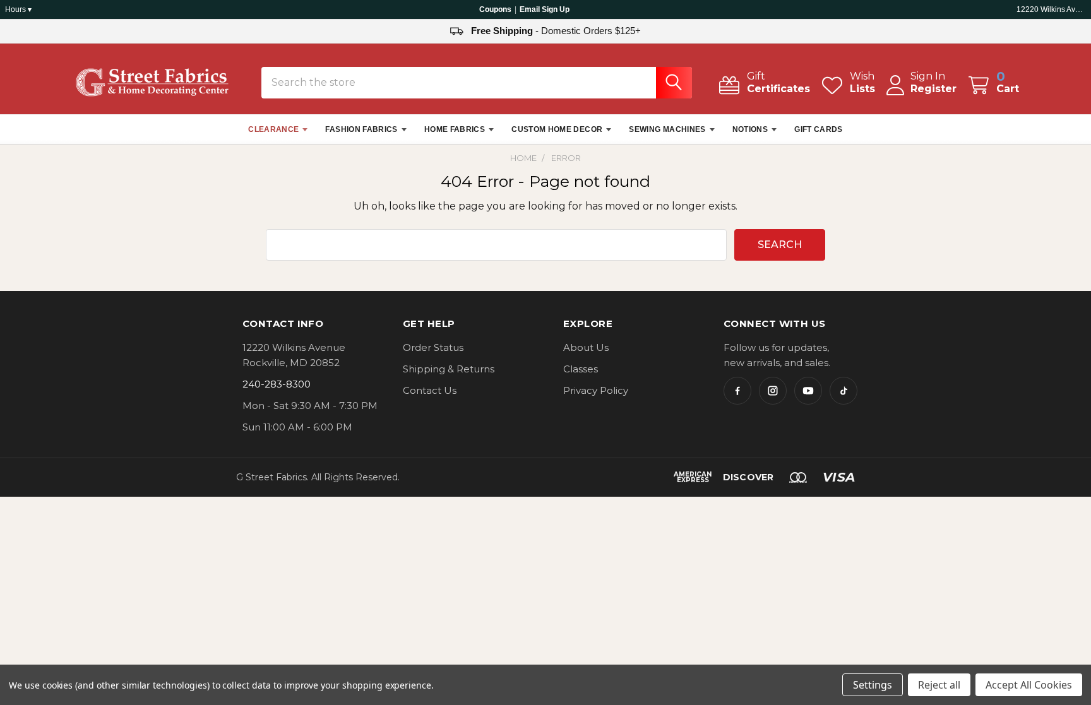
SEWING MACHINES (667, 129)
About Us (586, 347)
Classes (580, 369)
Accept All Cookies (1029, 685)
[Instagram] (773, 391)
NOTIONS (750, 129)
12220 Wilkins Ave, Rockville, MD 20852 (1051, 9)
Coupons (495, 9)
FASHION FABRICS (361, 129)
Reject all (939, 685)
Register (933, 89)
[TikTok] (843, 391)
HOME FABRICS (454, 129)
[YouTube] (808, 391)
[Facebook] (737, 391)
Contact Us (429, 390)
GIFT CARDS (818, 129)
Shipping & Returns (448, 369)
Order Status (433, 347)
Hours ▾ (18, 9)
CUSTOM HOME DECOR (556, 129)
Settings (872, 685)
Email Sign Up (544, 9)
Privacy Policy (595, 390)
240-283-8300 (276, 384)
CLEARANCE (273, 129)
